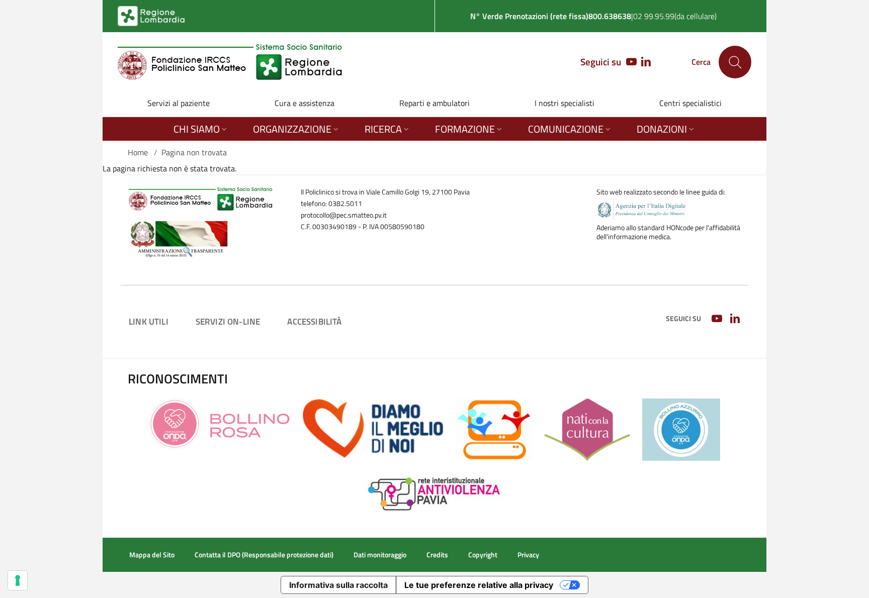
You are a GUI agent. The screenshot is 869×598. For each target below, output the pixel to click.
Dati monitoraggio (380, 554)
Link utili (148, 321)
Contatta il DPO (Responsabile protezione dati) (264, 554)
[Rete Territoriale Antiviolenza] (434, 492)
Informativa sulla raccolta (338, 585)
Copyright (482, 554)
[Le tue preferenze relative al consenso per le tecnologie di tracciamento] (17, 580)
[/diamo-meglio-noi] (373, 428)
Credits (437, 554)
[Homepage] (230, 62)
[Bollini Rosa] (219, 423)
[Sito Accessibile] (494, 429)
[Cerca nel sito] (735, 62)
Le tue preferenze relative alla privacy (478, 585)
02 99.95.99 (653, 16)
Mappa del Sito (152, 554)
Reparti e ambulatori (434, 103)
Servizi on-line (228, 321)
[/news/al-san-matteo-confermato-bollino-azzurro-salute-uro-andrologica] (681, 429)
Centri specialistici (690, 103)
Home (138, 152)
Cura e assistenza (304, 103)
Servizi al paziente (178, 103)
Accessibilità (314, 321)
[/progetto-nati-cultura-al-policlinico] (587, 429)
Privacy (528, 554)
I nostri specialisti (564, 103)
